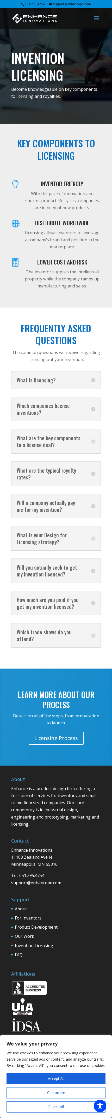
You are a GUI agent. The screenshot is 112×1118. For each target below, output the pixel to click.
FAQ (19, 955)
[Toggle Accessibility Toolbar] (100, 1106)
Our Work (24, 936)
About (21, 909)
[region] (56, 1076)
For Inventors (28, 918)
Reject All (56, 1106)
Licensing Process (56, 738)
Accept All (56, 1078)
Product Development (36, 927)
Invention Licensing (34, 945)
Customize (56, 1092)
